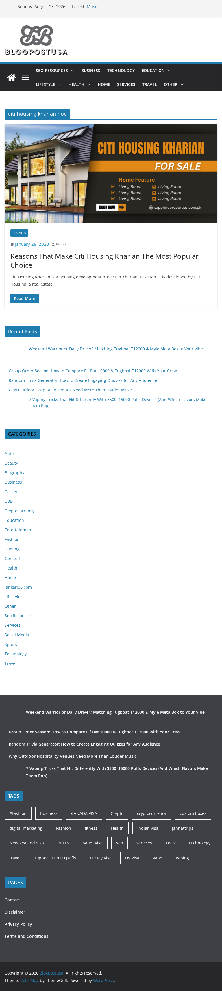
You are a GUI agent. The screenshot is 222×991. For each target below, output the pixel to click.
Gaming (12, 549)
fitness (91, 828)
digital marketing (26, 828)
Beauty (11, 463)
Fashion (12, 539)
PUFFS (63, 843)
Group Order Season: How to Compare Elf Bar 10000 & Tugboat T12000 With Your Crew (93, 371)
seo (119, 843)
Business (90, 70)
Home (104, 84)
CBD (9, 501)
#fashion (18, 813)
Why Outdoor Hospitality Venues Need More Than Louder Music (71, 390)
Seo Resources (52, 70)
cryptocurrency (151, 813)
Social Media (17, 634)
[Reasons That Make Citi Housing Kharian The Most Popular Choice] (111, 173)
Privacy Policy (18, 924)
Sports (11, 644)
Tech (170, 843)
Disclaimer (15, 912)
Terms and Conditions (26, 936)
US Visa (132, 858)
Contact (12, 900)
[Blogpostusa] (11, 77)
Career (11, 491)
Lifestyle (45, 84)
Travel (149, 84)
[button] (71, 70)
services (144, 843)
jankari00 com (18, 587)
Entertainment (19, 530)
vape (157, 858)
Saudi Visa (93, 843)
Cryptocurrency (19, 510)
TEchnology (199, 843)
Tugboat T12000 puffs (55, 858)
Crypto (117, 813)
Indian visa (147, 828)
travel (15, 858)
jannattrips (182, 828)
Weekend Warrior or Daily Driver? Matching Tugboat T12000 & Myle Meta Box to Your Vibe (116, 349)
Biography (14, 472)
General (12, 558)
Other (170, 84)
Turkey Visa (101, 858)
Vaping (182, 858)
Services (126, 84)
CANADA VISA (84, 813)
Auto (9, 453)
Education (153, 70)
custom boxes (193, 813)
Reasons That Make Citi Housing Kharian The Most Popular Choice (104, 260)
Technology (121, 70)
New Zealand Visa (27, 843)
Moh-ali (62, 244)
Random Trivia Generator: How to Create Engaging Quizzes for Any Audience (83, 380)
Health (76, 84)
